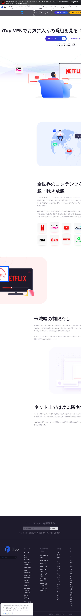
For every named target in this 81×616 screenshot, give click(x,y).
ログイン (64, 7)
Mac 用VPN (44, 560)
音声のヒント (58, 586)
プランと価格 (27, 603)
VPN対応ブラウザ (43, 585)
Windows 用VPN (44, 556)
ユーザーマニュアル (71, 580)
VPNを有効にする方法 (71, 591)
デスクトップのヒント (58, 577)
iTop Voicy (27, 567)
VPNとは (58, 554)
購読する (52, 528)
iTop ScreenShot (27, 571)
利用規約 (70, 614)
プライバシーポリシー (60, 614)
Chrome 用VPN (43, 575)
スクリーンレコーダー (58, 595)
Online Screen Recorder (27, 597)
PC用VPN (43, 563)
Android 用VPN (44, 570)
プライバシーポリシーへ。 (20, 610)
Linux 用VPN (43, 580)
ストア (76, 7)
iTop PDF (27, 585)
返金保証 (51, 614)
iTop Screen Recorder (27, 558)
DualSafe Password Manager (27, 590)
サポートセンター (71, 563)
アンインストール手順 (71, 601)
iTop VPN (27, 553)
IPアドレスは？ (58, 561)
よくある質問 (71, 571)
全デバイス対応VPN (43, 590)
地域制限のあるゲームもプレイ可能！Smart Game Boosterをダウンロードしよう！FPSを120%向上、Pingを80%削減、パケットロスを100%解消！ (42, 2)
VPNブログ (58, 568)
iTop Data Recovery (27, 576)
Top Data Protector (27, 581)
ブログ (51, 12)
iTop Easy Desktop (27, 564)
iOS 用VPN (43, 566)
